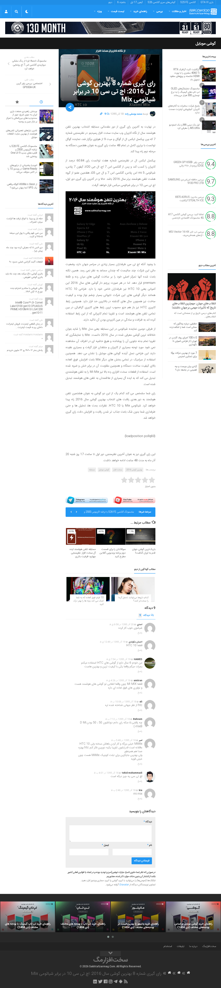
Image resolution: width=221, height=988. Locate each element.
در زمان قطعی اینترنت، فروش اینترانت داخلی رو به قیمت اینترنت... (24, 326)
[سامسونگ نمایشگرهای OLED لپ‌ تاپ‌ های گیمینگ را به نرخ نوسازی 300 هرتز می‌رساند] (209, 92)
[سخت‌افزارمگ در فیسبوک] (105, 981)
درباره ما (193, 946)
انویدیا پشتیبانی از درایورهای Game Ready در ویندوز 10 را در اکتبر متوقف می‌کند (22, 168)
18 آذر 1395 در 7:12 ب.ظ (117, 719)
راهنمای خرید (140, 11)
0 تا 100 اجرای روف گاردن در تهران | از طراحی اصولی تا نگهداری (183, 341)
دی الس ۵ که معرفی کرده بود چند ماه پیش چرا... (24, 249)
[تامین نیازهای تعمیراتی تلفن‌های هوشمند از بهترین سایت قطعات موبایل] (46, 134)
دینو (110, 2)
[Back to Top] (110, 953)
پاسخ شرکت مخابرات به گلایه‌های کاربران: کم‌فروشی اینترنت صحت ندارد (184, 109)
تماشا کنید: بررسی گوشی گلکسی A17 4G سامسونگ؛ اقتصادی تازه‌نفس (186, 216)
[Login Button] (6, 11)
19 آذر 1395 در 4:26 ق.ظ (118, 680)
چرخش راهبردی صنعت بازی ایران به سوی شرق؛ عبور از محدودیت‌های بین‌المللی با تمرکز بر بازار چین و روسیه (21, 116)
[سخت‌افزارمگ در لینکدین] (95, 981)
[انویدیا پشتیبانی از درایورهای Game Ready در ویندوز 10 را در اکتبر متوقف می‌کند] (46, 169)
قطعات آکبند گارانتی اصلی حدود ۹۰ (26, 262)
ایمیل (105, 845)
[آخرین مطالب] (41, 102)
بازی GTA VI (207, 2)
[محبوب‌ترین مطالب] (17, 102)
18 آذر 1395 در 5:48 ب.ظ (123, 740)
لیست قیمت (117, 11)
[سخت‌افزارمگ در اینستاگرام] (110, 981)
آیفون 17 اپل (137, 2)
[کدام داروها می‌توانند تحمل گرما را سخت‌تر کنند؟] (133, 589)
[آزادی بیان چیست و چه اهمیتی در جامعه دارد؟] (207, 368)
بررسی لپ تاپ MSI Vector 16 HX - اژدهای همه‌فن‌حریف (186, 234)
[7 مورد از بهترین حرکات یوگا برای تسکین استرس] (207, 355)
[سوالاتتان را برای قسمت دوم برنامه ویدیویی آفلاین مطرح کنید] (111, 536)
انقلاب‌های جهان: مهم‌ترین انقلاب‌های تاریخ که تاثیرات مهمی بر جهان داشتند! (194, 305)
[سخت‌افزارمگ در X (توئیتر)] (100, 981)
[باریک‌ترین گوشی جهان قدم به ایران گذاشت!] (140, 536)
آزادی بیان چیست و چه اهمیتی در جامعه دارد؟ (186, 368)
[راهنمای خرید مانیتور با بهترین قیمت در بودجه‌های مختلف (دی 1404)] (138, 916)
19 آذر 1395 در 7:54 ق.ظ (118, 659)
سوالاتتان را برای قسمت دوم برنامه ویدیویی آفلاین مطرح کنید (112, 553)
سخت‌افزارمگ (209, 946)
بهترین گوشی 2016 (134, 470)
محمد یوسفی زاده (133, 114)
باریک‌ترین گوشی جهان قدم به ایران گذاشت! (143, 551)
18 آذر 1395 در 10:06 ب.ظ (123, 702)
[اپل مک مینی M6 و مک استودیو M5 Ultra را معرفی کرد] (209, 127)
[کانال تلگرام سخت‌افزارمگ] (115, 981)
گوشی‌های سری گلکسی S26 (161, 2)
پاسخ (140, 633)
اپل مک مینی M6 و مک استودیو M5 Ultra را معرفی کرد (184, 126)
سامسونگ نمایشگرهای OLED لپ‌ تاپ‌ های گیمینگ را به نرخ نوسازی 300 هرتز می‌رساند (185, 92)
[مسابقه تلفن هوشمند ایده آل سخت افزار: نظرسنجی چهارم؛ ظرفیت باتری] (81, 536)
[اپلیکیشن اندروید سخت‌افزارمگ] (120, 981)
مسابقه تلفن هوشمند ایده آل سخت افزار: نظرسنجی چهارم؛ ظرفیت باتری (83, 553)
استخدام (168, 946)
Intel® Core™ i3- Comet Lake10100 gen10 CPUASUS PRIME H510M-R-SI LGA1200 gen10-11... (26, 308)
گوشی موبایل (205, 43)
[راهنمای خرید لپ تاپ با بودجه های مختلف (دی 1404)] (83, 916)
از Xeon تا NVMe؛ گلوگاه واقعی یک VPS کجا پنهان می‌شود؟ (22, 186)
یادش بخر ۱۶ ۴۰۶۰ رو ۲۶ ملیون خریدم (25, 350)
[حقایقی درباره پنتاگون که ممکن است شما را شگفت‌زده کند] (207, 327)
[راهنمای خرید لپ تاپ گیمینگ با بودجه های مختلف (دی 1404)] (27, 916)
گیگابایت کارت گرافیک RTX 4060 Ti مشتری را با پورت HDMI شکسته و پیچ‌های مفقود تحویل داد (185, 75)
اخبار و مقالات (179, 11)
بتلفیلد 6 (121, 2)
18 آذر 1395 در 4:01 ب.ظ (106, 773)
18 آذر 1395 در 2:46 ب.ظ (123, 790)
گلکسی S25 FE (188, 2)
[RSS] (126, 981)
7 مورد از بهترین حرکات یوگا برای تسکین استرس (184, 355)
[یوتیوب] (134, 500)
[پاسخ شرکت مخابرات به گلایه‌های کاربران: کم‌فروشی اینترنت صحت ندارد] (209, 109)
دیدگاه (144, 615)
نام (149, 845)
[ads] (110, 28)
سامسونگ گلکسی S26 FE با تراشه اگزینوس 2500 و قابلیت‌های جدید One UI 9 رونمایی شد (109, 513)
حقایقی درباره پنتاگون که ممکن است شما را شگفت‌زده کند (183, 327)
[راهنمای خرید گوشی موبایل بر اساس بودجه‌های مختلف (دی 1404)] (193, 916)
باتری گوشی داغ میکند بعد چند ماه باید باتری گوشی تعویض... (24, 275)
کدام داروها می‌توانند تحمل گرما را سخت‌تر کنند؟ (133, 599)
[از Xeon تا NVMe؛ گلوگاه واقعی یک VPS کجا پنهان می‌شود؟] (46, 186)
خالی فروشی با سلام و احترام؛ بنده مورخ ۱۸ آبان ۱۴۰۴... (26, 290)
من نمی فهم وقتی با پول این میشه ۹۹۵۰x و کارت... (26, 235)
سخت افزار (117, 470)
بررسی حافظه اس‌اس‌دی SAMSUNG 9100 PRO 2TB (186, 181)
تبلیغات (180, 946)
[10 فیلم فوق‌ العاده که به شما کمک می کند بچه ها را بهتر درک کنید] (88, 589)
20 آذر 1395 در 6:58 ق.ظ (121, 624)
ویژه (99, 11)
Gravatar (124, 885)
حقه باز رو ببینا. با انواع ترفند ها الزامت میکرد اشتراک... (24, 220)
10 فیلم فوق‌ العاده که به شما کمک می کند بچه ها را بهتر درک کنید (88, 601)
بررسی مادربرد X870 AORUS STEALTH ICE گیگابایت (189, 199)
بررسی (159, 11)
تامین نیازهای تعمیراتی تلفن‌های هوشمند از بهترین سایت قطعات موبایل (21, 134)
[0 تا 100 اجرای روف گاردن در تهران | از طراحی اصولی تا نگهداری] (207, 341)
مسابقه (92, 470)
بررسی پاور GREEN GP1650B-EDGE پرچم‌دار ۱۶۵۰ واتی (189, 164)
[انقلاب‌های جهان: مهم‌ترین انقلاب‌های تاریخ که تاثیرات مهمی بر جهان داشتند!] (192, 286)
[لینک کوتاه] (101, 114)
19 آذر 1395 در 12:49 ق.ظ (112, 642)
